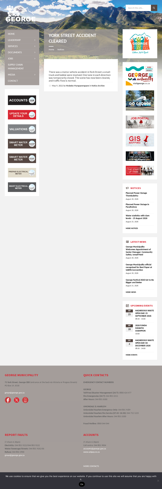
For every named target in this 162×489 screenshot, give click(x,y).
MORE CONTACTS (91, 466)
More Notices (132, 228)
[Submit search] (154, 8)
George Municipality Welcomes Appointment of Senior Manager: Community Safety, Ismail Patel (139, 251)
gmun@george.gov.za (15, 393)
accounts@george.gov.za (94, 449)
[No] (158, 480)
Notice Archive (98, 86)
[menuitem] (22, 34)
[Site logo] (20, 23)
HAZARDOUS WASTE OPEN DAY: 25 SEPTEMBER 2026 (144, 313)
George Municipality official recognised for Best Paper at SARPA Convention (139, 267)
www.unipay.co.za (91, 452)
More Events (131, 355)
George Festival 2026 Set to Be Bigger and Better (140, 281)
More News (131, 292)
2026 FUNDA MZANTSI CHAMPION (141, 328)
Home (51, 50)
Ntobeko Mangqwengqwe (77, 86)
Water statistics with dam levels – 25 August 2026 (137, 217)
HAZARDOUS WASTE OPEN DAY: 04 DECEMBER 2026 (144, 343)
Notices (60, 50)
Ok (81, 484)
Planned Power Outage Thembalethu (136, 194)
